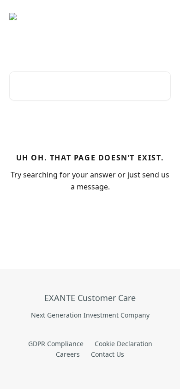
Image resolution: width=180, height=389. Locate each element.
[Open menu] (162, 16)
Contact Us (107, 354)
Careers (68, 354)
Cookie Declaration (123, 343)
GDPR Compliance (56, 343)
